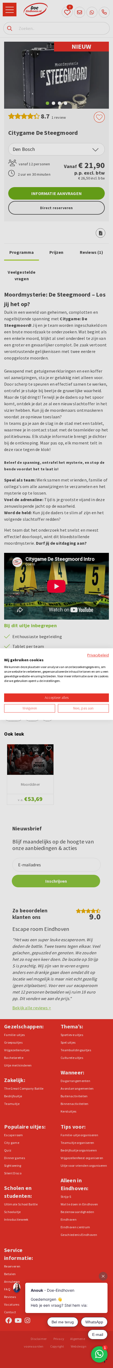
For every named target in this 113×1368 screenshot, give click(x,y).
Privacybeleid (98, 655)
